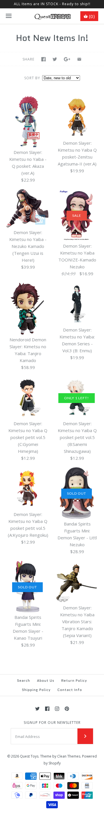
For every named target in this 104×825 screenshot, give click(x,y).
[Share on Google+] (67, 59)
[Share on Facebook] (43, 59)
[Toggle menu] (8, 16)
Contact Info (69, 689)
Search (23, 680)
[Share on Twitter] (55, 59)
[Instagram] (57, 709)
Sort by (32, 78)
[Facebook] (47, 709)
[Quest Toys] (52, 16)
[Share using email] (79, 59)
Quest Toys (29, 756)
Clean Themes (68, 756)
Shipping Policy (36, 689)
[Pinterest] (67, 709)
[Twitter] (37, 709)
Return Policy (74, 680)
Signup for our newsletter (52, 722)
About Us (45, 680)
